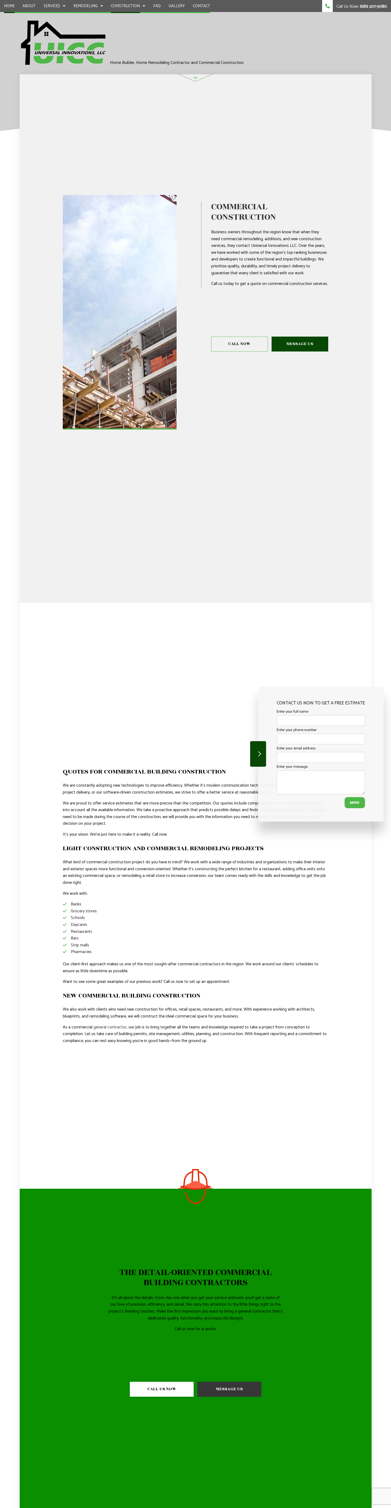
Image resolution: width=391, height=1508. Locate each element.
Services (52, 6)
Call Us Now (161, 1389)
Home (9, 6)
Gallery (177, 6)
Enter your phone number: (296, 730)
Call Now (239, 344)
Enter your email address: (295, 748)
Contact (201, 6)
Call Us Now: (361, 6)
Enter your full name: (292, 711)
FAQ (157, 6)
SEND (354, 802)
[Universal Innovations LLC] (63, 42)
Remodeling (85, 6)
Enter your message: (292, 767)
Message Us (299, 344)
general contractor (110, 1027)
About (29, 6)
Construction (125, 6)
